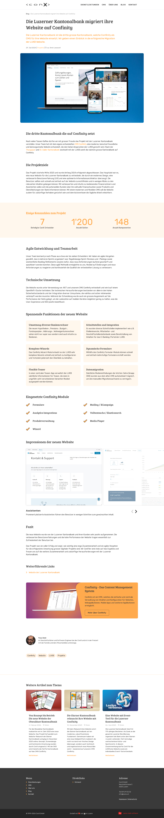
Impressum (123, 799)
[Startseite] (38, 4)
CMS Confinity (81, 144)
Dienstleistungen (90, 5)
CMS (104, 5)
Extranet (78, 782)
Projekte (40, 48)
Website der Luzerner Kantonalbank (44, 572)
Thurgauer (30, 150)
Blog (123, 5)
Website (42, 655)
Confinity (31, 655)
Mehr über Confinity (97, 613)
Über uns (113, 5)
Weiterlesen (33, 755)
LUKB (51, 655)
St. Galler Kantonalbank (49, 150)
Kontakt (133, 5)
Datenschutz (132, 799)
